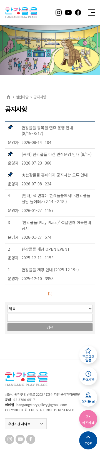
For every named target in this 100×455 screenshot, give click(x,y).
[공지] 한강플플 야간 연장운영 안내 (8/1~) (57, 154)
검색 (50, 327)
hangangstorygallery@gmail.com (41, 404)
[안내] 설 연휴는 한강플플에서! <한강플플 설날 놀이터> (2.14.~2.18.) (56, 198)
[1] (50, 293)
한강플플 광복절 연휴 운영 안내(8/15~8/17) (47, 130)
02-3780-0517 (24, 399)
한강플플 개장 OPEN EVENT (46, 249)
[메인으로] (8, 97)
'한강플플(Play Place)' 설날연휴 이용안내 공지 (56, 225)
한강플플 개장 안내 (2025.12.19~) (50, 269)
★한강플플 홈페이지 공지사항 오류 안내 (55, 175)
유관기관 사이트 (19, 423)
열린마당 (22, 97)
